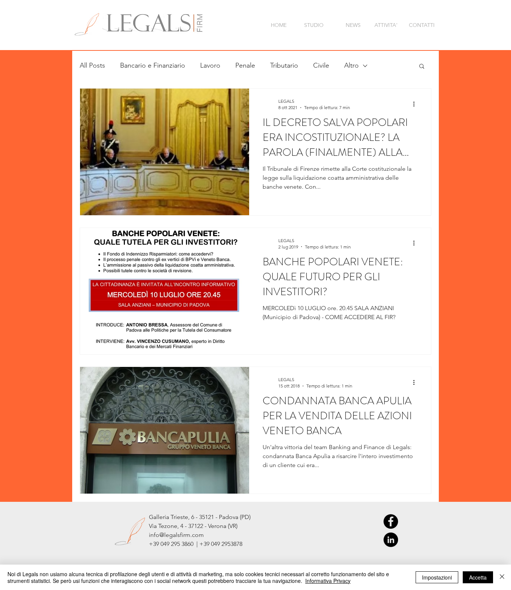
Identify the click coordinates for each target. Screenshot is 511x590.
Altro (351, 65)
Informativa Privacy (328, 580)
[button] (421, 67)
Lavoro (210, 65)
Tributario (284, 65)
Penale (245, 65)
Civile (321, 65)
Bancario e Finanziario (152, 65)
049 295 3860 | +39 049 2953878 (201, 543)
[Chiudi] (502, 577)
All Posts (92, 65)
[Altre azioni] (416, 103)
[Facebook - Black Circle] (390, 521)
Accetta (478, 577)
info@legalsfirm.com (176, 534)
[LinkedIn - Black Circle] (390, 539)
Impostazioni (437, 577)
